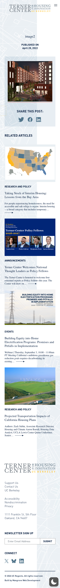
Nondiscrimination (16, 502)
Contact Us (11, 486)
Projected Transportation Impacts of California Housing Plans (27, 418)
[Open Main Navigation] (55, 5)
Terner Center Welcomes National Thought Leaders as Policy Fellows (26, 269)
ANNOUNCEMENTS (15, 260)
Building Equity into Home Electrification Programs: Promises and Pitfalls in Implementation (29, 342)
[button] (53, 581)
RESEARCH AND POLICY (18, 186)
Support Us (11, 482)
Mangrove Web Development (26, 580)
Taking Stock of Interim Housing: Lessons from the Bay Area (26, 195)
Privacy (9, 506)
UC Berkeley (12, 490)
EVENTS (9, 331)
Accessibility (12, 498)
